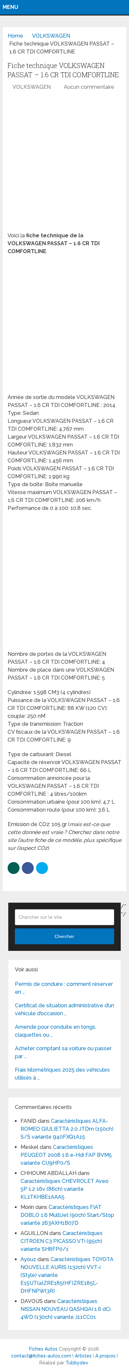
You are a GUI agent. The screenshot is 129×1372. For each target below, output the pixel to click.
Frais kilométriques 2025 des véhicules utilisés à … (62, 1074)
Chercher (64, 936)
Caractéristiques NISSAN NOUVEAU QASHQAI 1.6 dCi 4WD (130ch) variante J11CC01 (65, 1309)
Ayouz (28, 1259)
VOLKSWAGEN (32, 87)
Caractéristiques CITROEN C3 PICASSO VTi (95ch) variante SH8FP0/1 (62, 1241)
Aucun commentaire (89, 87)
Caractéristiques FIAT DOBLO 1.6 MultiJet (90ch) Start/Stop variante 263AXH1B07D (67, 1215)
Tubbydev (76, 1362)
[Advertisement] (64, 164)
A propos (105, 1355)
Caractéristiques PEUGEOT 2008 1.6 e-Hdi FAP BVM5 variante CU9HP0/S (66, 1155)
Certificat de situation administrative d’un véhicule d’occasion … (64, 1009)
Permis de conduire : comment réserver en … (64, 988)
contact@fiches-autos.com (41, 1355)
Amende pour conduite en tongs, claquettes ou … (55, 1031)
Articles (83, 1355)
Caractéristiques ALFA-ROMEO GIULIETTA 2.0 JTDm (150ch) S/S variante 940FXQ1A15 (67, 1129)
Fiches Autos (43, 1349)
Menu (10, 7)
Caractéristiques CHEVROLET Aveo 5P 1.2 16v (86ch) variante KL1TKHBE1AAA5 (64, 1189)
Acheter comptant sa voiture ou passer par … (63, 1052)
